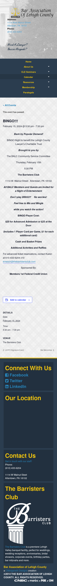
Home (28, 61)
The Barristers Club (15, 546)
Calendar (28, 77)
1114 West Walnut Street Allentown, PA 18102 (19, 24)
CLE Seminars (28, 72)
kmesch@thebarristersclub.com (19, 261)
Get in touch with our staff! (18, 461)
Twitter (15, 380)
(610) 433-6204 (14, 31)
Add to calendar (18, 299)
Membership (28, 87)
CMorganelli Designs (16, 570)
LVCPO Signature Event (14, 350)
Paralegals (28, 92)
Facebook (18, 375)
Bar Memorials (46, 350)
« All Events (9, 105)
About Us (28, 66)
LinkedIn (17, 386)
